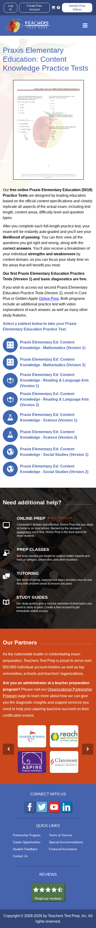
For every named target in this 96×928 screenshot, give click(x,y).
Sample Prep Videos (77, 7)
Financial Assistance (63, 849)
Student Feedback (25, 849)
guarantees (24, 532)
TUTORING (28, 573)
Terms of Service (60, 835)
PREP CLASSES (33, 549)
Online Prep (49, 299)
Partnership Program (27, 835)
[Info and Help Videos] (58, 7)
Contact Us (20, 856)
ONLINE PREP (31, 518)
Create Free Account (34, 7)
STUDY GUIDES (32, 597)
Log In (10, 7)
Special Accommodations (66, 842)
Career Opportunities (27, 842)
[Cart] (53, 7)
